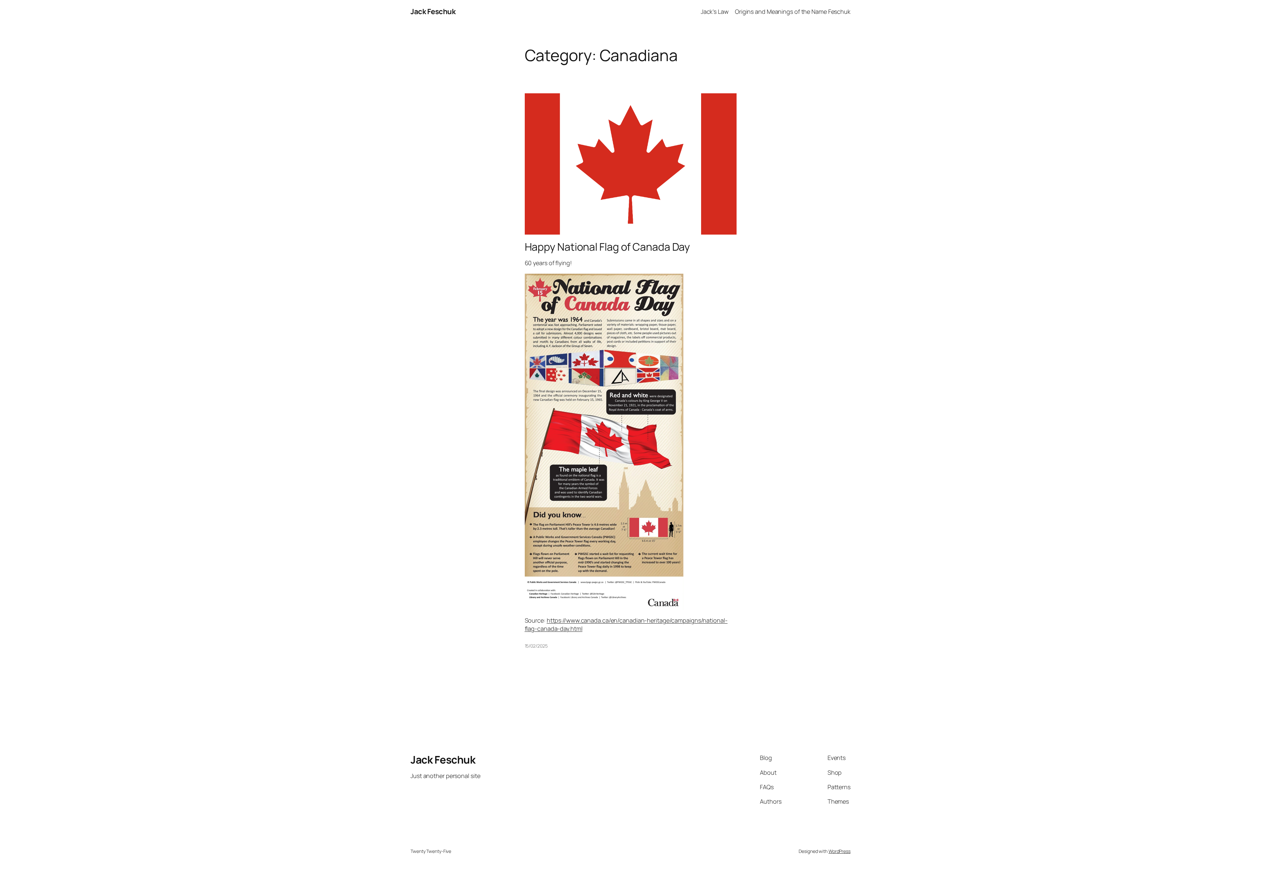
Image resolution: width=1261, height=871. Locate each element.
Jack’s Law (715, 11)
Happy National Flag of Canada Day (607, 247)
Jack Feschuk (432, 11)
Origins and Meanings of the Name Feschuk (793, 11)
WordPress (840, 851)
